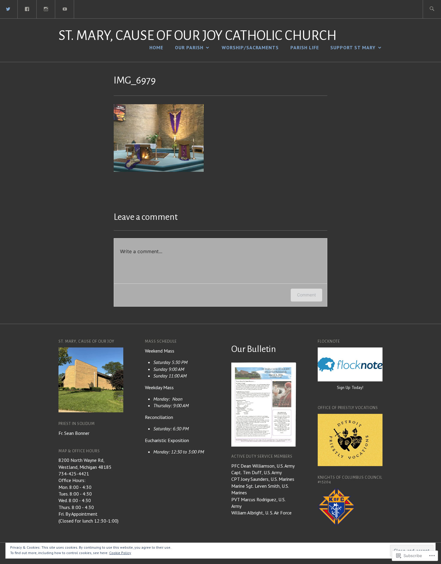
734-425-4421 (73, 474)
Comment (306, 294)
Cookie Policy (120, 552)
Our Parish (189, 47)
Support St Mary (353, 47)
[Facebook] (27, 8)
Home (156, 47)
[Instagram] (46, 8)
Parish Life (304, 47)
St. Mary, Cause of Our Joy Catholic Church (197, 36)
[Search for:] (432, 9)
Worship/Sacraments (250, 47)
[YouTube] (65, 8)
